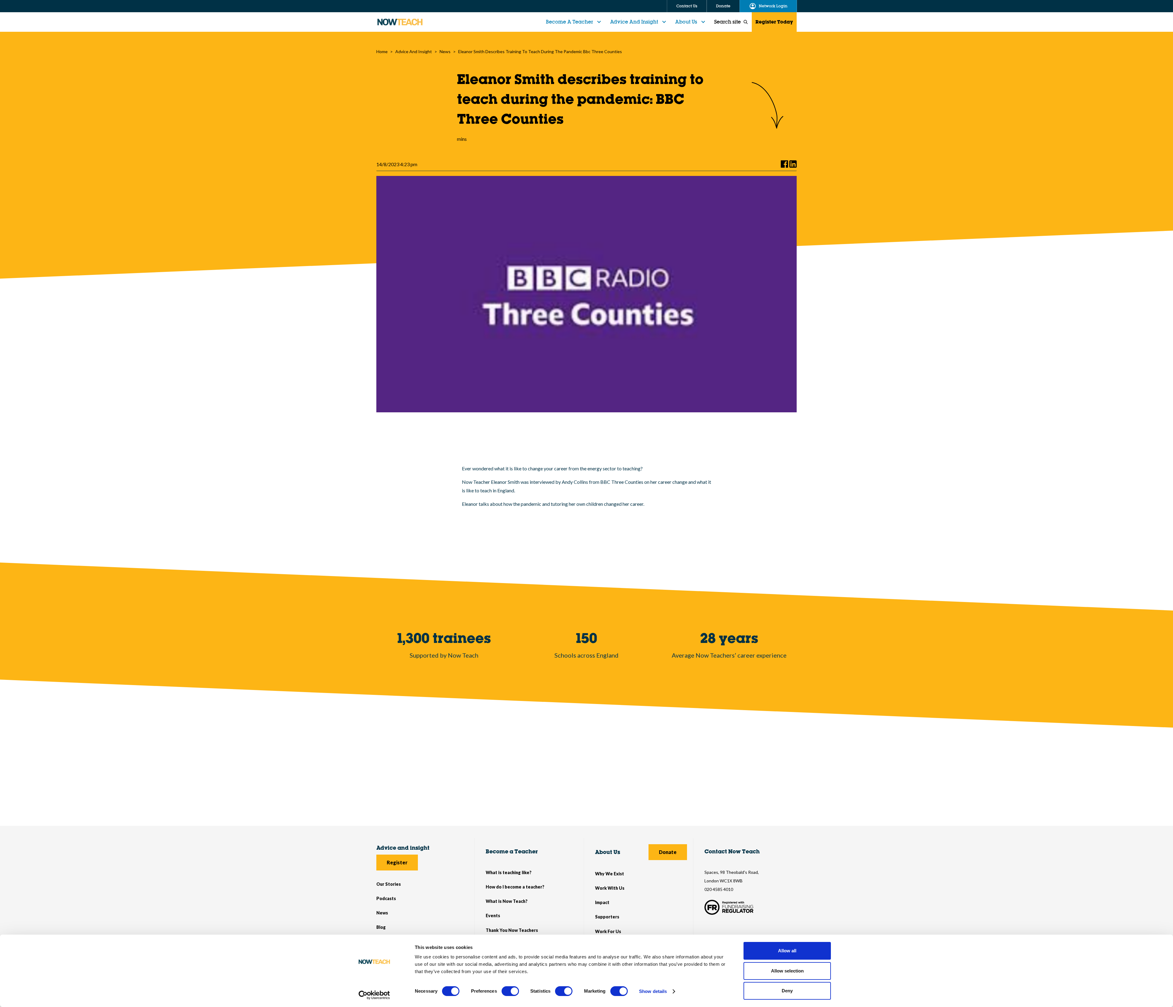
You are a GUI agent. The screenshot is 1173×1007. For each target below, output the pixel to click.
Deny (787, 990)
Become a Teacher (512, 851)
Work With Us (609, 888)
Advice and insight (402, 847)
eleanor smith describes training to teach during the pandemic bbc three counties (540, 51)
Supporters (607, 916)
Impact (602, 902)
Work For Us (608, 931)
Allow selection (787, 970)
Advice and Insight (634, 22)
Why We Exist (609, 873)
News (382, 912)
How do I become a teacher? (515, 886)
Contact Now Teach (732, 851)
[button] (574, 22)
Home (382, 51)
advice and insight (413, 51)
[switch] (510, 991)
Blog (381, 927)
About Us (686, 22)
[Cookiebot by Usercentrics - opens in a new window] (374, 995)
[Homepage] (399, 22)
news (445, 51)
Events (493, 915)
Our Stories (388, 884)
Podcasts (386, 898)
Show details (653, 991)
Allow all (787, 950)
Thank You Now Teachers (512, 930)
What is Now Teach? (507, 901)
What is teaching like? (509, 872)
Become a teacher (569, 22)
